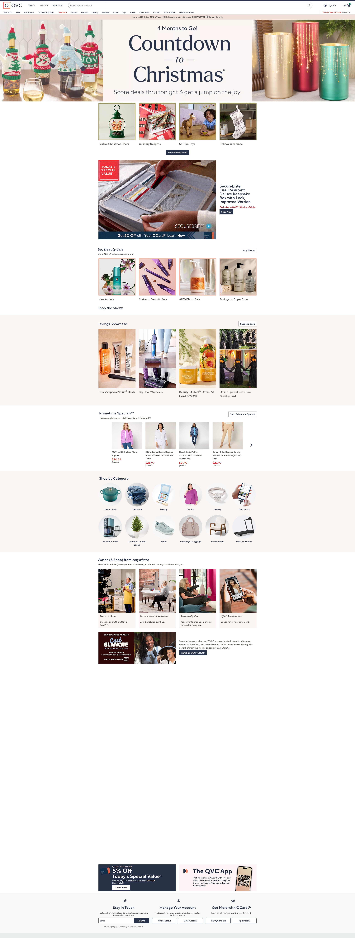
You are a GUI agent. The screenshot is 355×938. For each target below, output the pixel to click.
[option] (177, 17)
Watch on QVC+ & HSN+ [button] (193, 652)
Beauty (95, 12)
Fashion (84, 12)
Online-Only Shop (46, 12)
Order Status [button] (164, 920)
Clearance (62, 12)
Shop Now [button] (226, 211)
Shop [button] (30, 5)
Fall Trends (29, 12)
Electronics (144, 12)
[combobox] (187, 5)
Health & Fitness (186, 12)
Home (132, 12)
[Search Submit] (309, 5)
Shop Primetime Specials (242, 414)
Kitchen (156, 12)
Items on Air (58, 5)
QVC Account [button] (190, 920)
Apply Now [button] (244, 920)
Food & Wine (169, 12)
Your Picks (7, 12)
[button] (326, 5)
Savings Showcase (112, 324)
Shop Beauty (248, 250)
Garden (74, 12)
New (18, 12)
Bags (124, 12)
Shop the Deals (247, 323)
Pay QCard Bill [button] (218, 920)
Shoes (115, 12)
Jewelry (105, 12)
